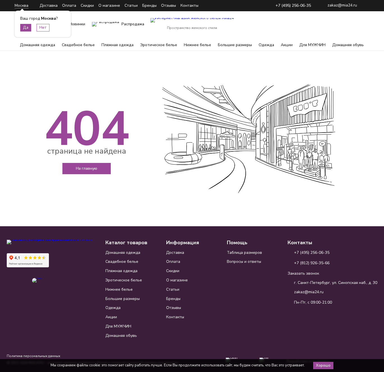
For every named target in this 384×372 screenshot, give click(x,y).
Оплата (69, 5)
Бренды (149, 5)
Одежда (266, 45)
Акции (287, 45)
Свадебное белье (78, 45)
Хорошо (323, 365)
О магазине (109, 5)
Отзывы (168, 5)
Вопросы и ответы (244, 261)
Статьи (131, 5)
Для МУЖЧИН (312, 45)
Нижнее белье (197, 45)
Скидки (87, 5)
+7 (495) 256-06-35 (293, 5)
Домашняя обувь (348, 45)
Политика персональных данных (33, 356)
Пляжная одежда (117, 45)
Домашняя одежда (37, 45)
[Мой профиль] (338, 24)
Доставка (49, 5)
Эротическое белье (158, 45)
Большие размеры (235, 45)
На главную (86, 168)
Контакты (189, 5)
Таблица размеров (244, 252)
